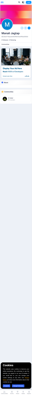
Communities (8, 92)
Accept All (6, 385)
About (6, 82)
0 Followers (5, 40)
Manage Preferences (18, 385)
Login (28, 2)
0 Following (12, 40)
